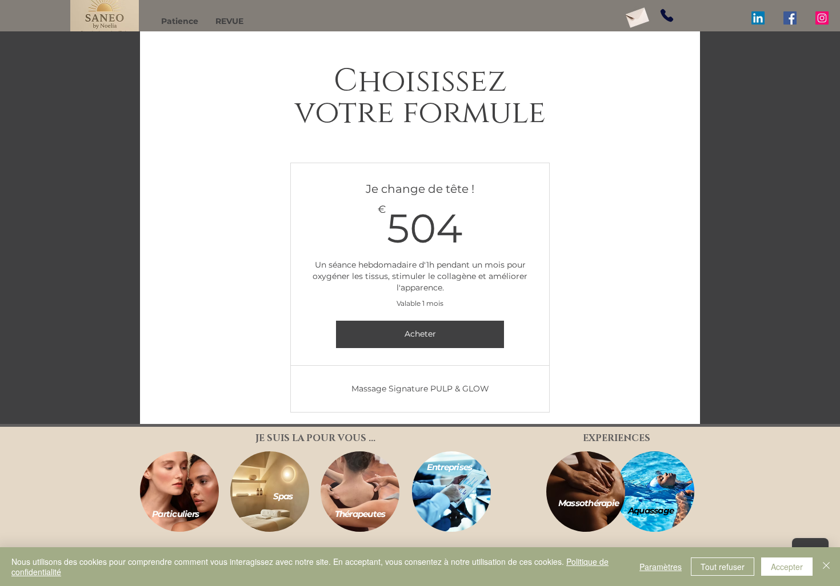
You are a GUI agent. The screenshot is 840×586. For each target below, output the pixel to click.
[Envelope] (636, 15)
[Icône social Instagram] (822, 18)
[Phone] (666, 15)
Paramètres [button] (660, 566)
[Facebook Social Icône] (790, 18)
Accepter (787, 566)
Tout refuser (723, 566)
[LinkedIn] (758, 18)
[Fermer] (826, 566)
